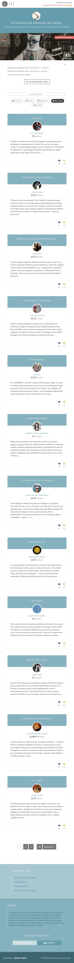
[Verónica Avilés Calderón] (37, 609)
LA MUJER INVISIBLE (37, 418)
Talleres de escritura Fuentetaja (24, 890)
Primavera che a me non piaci (37, 177)
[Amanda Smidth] (37, 788)
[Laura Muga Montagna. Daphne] (37, 727)
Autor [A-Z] (17, 101)
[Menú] (5, 4)
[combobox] (36, 94)
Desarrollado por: (15, 958)
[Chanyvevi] (37, 368)
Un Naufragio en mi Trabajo (37, 300)
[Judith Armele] (37, 668)
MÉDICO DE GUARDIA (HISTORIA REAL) (37, 238)
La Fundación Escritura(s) (19, 912)
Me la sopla (37, 600)
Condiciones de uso (21, 882)
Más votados (58, 101)
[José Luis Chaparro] (37, 126)
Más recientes (43, 101)
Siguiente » (49, 846)
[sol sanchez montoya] (37, 309)
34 (39, 846)
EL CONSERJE (37, 359)
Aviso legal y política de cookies (25, 878)
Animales (37, 118)
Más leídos (38, 105)
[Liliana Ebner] (37, 247)
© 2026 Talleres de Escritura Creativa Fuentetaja (56, 958)
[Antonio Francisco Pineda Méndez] (37, 488)
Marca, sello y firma (37, 659)
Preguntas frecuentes (21, 886)
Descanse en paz (37, 541)
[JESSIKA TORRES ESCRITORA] (37, 426)
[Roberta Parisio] (37, 185)
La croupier (37, 780)
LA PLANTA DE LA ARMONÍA (37, 718)
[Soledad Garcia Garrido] (37, 550)
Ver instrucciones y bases (38, 81)
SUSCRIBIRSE (50, 943)
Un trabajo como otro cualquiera (37, 480)
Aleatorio (30, 101)
